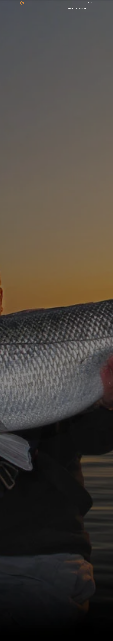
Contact (90, 2)
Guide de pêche (82, 8)
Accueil (64, 2)
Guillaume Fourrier (72, 8)
